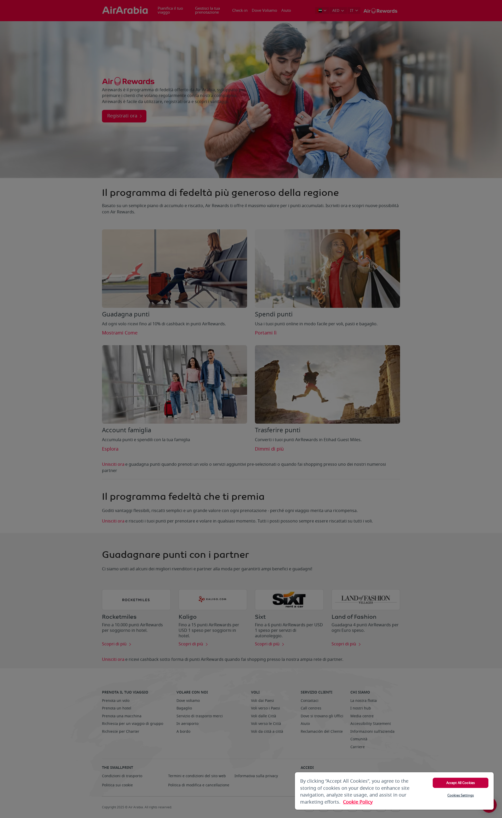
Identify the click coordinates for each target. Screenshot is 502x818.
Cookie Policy (358, 802)
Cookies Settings (460, 795)
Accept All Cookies (460, 782)
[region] (394, 791)
